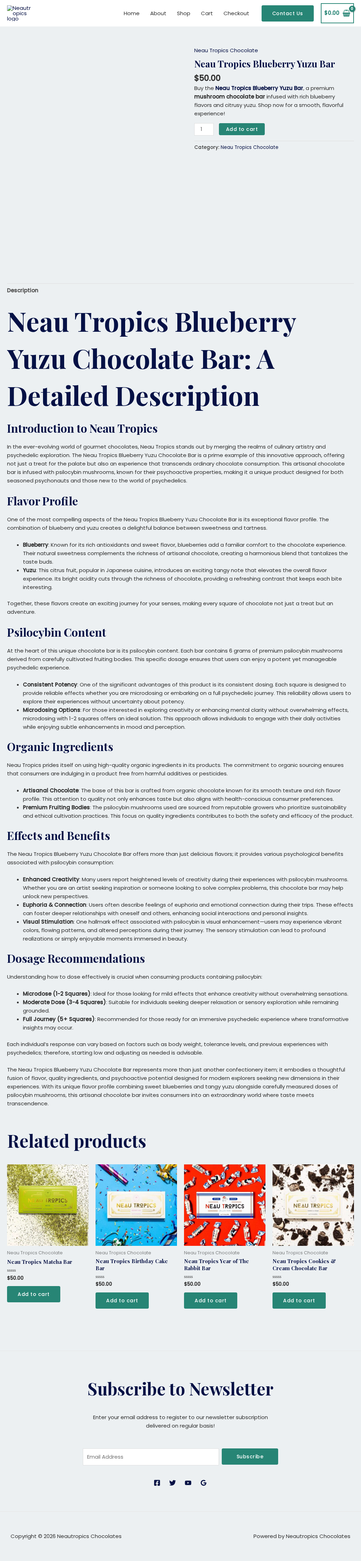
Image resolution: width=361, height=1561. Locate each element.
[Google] (203, 1482)
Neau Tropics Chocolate (226, 50)
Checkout (236, 13)
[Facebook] (157, 1482)
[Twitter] (172, 1482)
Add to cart (242, 129)
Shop (183, 13)
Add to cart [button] (34, 1294)
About (158, 13)
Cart (207, 13)
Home (132, 13)
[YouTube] (188, 1482)
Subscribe (250, 1456)
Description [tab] (22, 290)
